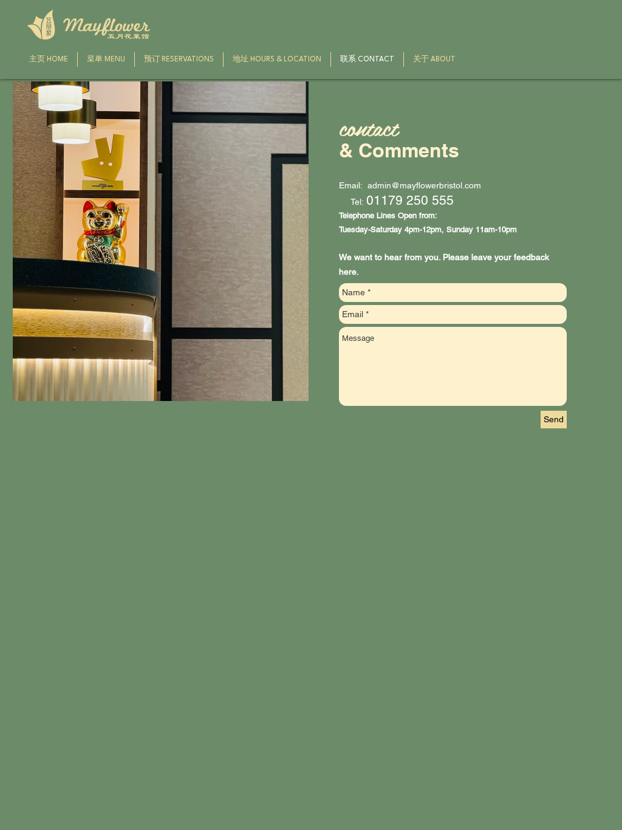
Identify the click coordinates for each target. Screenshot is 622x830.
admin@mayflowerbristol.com (424, 185)
